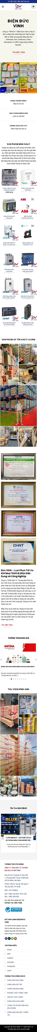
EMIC (9, 954)
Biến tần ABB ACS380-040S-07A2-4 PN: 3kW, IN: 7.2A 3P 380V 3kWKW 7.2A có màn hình (27, 217)
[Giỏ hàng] (33, 6)
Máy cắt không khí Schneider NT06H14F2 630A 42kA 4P (9, 217)
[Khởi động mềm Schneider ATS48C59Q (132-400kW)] (9, 258)
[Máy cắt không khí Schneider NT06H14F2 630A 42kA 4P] (9, 205)
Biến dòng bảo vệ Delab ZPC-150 (28, 244)
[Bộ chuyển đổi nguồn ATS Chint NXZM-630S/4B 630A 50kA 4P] (9, 312)
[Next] (36, 659)
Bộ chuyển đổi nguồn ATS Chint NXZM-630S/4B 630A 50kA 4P (9, 324)
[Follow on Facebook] (6, 938)
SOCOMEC (10, 962)
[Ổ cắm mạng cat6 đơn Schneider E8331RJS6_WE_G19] (28, 177)
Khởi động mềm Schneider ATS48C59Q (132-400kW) (9, 271)
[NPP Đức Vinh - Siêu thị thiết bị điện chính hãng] (18, 6)
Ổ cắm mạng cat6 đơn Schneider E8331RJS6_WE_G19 (27, 189)
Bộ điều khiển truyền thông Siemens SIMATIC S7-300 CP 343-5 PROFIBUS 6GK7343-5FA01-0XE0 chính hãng (28, 324)
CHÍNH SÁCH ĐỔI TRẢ (14, 984)
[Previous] (1, 659)
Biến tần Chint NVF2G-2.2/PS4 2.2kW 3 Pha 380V (27, 297)
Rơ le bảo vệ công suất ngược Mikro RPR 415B (27, 271)
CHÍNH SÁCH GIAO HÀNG (15, 1001)
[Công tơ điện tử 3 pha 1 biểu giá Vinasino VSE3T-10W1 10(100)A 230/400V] (9, 177)
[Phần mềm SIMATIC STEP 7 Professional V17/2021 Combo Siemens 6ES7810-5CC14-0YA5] (9, 232)
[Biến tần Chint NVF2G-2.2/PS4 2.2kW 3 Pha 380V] (28, 285)
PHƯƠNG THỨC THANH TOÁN (17, 993)
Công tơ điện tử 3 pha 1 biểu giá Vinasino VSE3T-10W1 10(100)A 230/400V (9, 189)
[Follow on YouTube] (15, 938)
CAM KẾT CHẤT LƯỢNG (15, 997)
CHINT (9, 971)
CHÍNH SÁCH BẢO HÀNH (15, 980)
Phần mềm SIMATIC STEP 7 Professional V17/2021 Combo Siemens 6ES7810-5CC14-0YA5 (9, 244)
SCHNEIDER (11, 966)
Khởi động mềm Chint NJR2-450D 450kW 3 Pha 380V (9, 297)
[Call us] (12, 938)
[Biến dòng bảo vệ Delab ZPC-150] (28, 232)
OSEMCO (10, 958)
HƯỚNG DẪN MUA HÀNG (15, 989)
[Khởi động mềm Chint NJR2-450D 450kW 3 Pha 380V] (9, 285)
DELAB (9, 950)
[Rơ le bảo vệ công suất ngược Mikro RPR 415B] (28, 258)
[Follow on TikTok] (9, 938)
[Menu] (3, 6)
